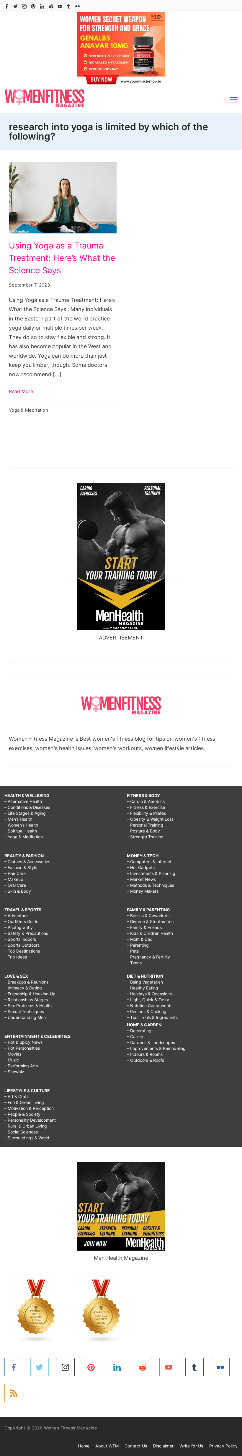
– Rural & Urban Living (25, 1125)
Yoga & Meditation (28, 410)
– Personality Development (30, 1120)
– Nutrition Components (149, 1005)
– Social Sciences (21, 1131)
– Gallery (135, 1036)
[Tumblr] (68, 6)
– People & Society (22, 1114)
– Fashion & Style (20, 867)
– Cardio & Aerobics (146, 801)
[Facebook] (6, 6)
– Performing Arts (21, 1065)
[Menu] (234, 99)
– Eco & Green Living (24, 1102)
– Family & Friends (144, 927)
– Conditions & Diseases (27, 807)
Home (83, 1445)
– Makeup (13, 879)
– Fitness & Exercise (146, 807)
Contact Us (136, 1445)
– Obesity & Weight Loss (150, 819)
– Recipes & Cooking (146, 1011)
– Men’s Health (18, 819)
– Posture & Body (143, 830)
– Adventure (16, 915)
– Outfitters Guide (21, 921)
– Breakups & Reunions (26, 981)
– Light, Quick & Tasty (148, 999)
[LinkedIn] (42, 6)
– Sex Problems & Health (28, 1005)
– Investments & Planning (151, 873)
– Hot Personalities (22, 1048)
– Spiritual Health (20, 830)
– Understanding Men (25, 1017)
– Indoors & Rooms (145, 1054)
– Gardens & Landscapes (151, 1042)
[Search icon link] (233, 6)
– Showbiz (14, 1071)
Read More (21, 391)
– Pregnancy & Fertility (148, 956)
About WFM (107, 1445)
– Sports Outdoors (22, 945)
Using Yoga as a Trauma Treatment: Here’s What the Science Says (62, 258)
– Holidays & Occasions (149, 993)
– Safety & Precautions (26, 933)
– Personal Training (145, 824)
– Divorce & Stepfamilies (150, 921)
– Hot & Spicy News (23, 1042)
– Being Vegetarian (145, 981)
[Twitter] (15, 6)
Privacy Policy (223, 1445)
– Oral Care (15, 885)
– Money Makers (142, 891)
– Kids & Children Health (150, 933)
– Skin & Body (17, 891)
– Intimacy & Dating (23, 987)
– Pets (133, 950)
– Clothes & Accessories (27, 861)
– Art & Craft (16, 1096)
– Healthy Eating (142, 987)
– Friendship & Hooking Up (29, 993)
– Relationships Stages (26, 999)
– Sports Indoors (20, 939)
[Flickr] (77, 6)
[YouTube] (60, 6)
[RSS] (13, 1393)
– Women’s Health (21, 824)
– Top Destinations (22, 950)
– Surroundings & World (26, 1137)
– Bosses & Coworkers (148, 915)
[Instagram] (24, 6)
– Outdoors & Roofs (145, 1060)
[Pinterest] (33, 6)
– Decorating (139, 1030)
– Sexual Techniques (24, 1011)
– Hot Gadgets (141, 867)
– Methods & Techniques (150, 885)
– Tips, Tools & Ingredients (152, 1017)
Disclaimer (163, 1445)
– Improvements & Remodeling (156, 1048)
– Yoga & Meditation (23, 836)
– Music (11, 1059)
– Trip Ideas (15, 956)
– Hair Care (15, 873)
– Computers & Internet (149, 861)
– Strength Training (145, 836)
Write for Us (191, 1445)
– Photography (18, 927)
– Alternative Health (23, 801)
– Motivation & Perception (29, 1108)
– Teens (134, 962)
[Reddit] (51, 6)
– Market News (141, 879)
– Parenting (138, 945)
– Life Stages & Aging (25, 813)
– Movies (12, 1053)
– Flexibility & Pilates (146, 813)
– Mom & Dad (140, 939)
